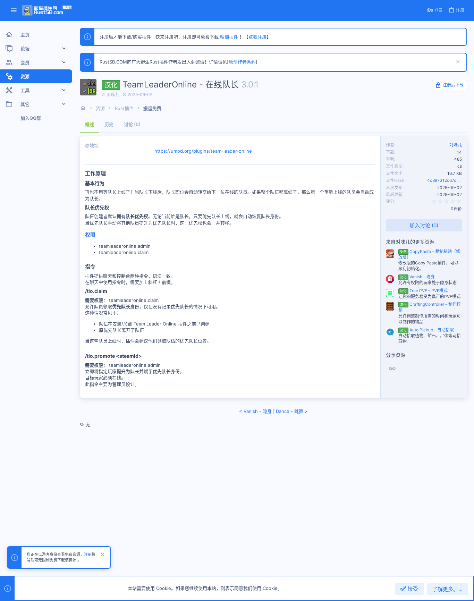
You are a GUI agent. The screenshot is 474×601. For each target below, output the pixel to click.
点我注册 (257, 37)
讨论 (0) (132, 124)
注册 (88, 554)
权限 (90, 234)
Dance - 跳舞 (289, 411)
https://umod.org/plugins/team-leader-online (203, 151)
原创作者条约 (242, 62)
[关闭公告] (457, 62)
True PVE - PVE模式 (423, 290)
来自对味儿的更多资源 (410, 242)
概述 (89, 124)
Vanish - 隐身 (417, 276)
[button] (13, 11)
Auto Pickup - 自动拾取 (427, 329)
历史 (108, 124)
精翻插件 (229, 37)
